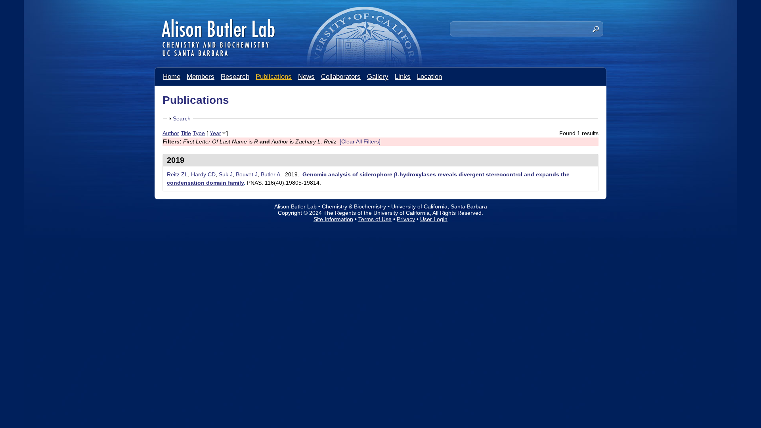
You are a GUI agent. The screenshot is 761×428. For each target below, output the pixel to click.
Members (200, 76)
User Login (433, 219)
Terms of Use (375, 219)
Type (199, 133)
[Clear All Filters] (360, 141)
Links (403, 76)
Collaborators (341, 76)
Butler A (270, 174)
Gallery (377, 76)
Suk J (226, 174)
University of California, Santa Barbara (439, 206)
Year (215, 133)
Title (186, 133)
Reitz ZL (177, 174)
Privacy (406, 219)
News (306, 76)
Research (235, 76)
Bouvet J (247, 174)
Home (171, 76)
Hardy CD (203, 174)
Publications (274, 76)
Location (429, 76)
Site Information (333, 219)
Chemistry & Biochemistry (354, 206)
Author (171, 133)
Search (182, 118)
